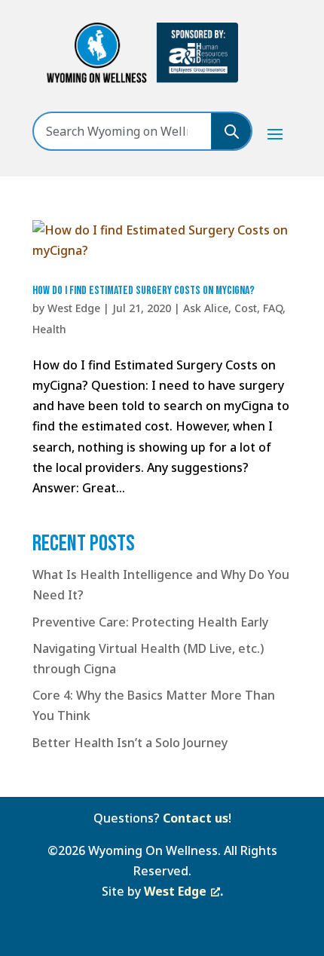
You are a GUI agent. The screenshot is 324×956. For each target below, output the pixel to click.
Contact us (195, 818)
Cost (245, 308)
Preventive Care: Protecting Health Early (150, 622)
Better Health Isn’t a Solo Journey (130, 742)
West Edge (73, 308)
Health (49, 329)
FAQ (273, 308)
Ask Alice (205, 308)
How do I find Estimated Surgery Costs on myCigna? (143, 290)
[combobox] (122, 131)
